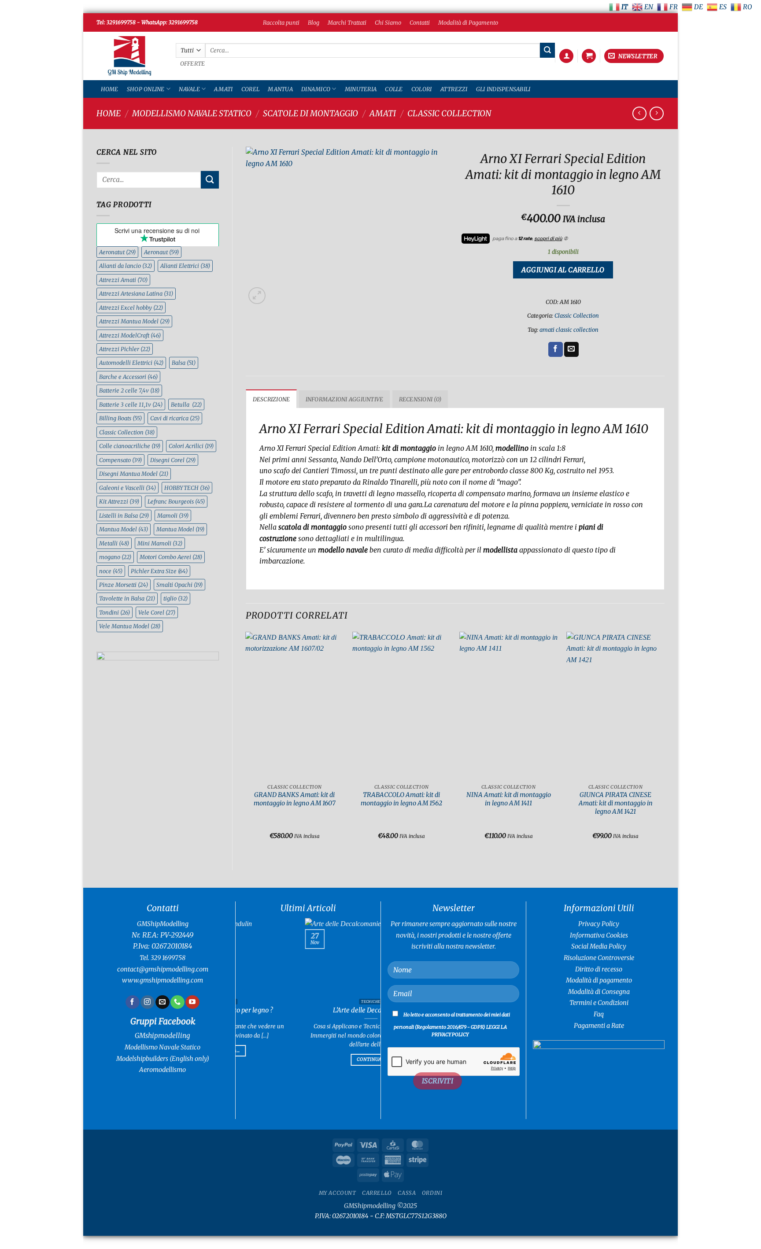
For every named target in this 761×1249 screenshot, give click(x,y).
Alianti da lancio (125, 265)
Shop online (146, 89)
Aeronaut (161, 252)
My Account (337, 1193)
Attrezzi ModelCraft (130, 335)
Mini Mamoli (159, 543)
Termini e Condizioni (598, 1003)
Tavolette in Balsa (127, 598)
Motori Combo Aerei (171, 556)
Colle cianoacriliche (129, 445)
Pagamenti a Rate (599, 1026)
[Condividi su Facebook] (555, 349)
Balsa (184, 362)
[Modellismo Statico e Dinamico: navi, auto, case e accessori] (129, 56)
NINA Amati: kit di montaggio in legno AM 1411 (508, 799)
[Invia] (547, 50)
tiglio (175, 598)
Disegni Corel (173, 459)
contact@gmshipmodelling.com (162, 969)
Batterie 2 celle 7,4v (129, 390)
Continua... (269, 1059)
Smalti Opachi (179, 584)
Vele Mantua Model (129, 626)
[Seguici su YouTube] (192, 1002)
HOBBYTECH (187, 487)
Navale (189, 89)
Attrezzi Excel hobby (131, 307)
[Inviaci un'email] (162, 1002)
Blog (313, 22)
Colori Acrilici (191, 445)
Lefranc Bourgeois (176, 501)
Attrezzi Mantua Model (134, 321)
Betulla (186, 404)
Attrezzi (454, 89)
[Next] (664, 743)
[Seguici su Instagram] (147, 1002)
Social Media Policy (598, 946)
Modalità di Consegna (599, 992)
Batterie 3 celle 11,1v (131, 404)
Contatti (420, 22)
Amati (223, 89)
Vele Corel (156, 612)
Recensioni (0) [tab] (420, 399)
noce (110, 570)
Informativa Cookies (599, 935)
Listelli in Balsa (124, 515)
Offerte (192, 63)
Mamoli (172, 515)
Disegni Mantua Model (133, 473)
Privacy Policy (598, 924)
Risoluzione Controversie (599, 958)
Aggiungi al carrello (562, 270)
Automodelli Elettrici (131, 362)
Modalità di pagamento (599, 980)
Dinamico (315, 89)
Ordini (432, 1193)
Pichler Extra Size (159, 570)
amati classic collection (568, 329)
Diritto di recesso (598, 969)
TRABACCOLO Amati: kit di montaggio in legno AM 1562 (401, 799)
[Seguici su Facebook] (132, 1002)
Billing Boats (120, 418)
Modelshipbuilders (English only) (162, 1059)
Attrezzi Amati (123, 279)
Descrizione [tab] (271, 399)
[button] (566, 56)
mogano (115, 556)
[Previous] (246, 743)
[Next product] (639, 113)
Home (109, 89)
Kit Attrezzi (119, 501)
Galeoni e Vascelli (127, 487)
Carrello (377, 1193)
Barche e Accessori (128, 376)
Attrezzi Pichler (124, 348)
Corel (250, 89)
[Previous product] (656, 113)
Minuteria (361, 89)
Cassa (407, 1193)
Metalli (114, 543)
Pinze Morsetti (123, 584)
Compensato (120, 459)
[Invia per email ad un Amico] (571, 349)
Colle (394, 89)
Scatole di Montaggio (310, 113)
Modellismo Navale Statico (191, 113)
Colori (421, 89)
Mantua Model (123, 529)
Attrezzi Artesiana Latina (136, 293)
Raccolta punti (281, 22)
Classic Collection (449, 113)
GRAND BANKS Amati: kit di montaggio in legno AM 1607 (295, 799)
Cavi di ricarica (174, 418)
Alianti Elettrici (185, 265)
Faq (599, 1014)
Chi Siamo (388, 22)
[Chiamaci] (177, 1002)
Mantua (280, 89)
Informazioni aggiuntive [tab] (345, 399)
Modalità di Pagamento (468, 22)
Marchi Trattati (347, 22)
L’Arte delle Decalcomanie (269, 1010)
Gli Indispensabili (503, 89)
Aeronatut (117, 252)
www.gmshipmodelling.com (162, 980)
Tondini (114, 612)
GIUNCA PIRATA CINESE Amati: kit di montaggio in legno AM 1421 (616, 803)
